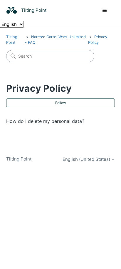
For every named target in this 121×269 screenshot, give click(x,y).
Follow (60, 103)
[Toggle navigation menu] (104, 10)
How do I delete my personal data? (45, 121)
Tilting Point (18, 159)
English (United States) (87, 159)
